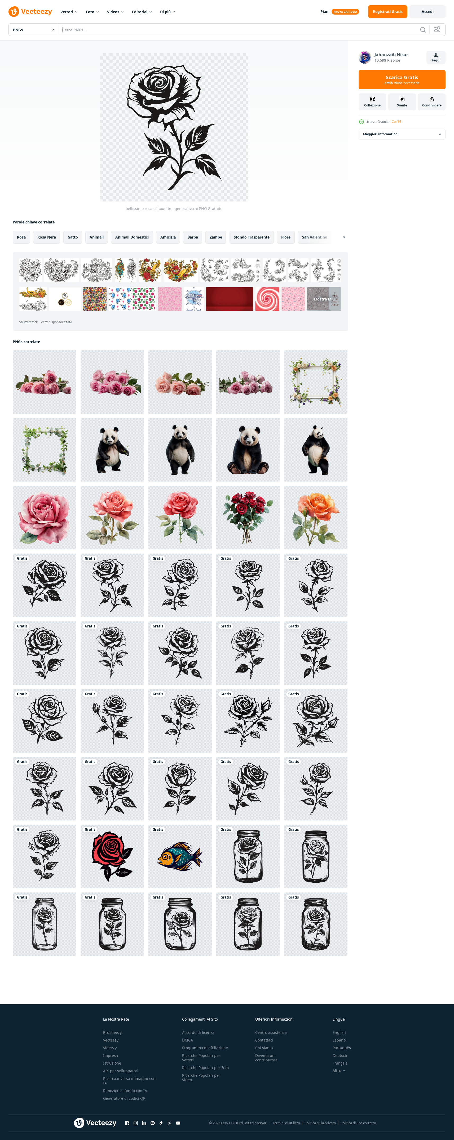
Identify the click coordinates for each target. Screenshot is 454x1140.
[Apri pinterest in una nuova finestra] (153, 1123)
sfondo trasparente (252, 237)
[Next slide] (339, 237)
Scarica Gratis (402, 79)
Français (340, 1063)
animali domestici (132, 237)
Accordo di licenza (198, 1032)
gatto (73, 237)
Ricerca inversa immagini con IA (129, 1080)
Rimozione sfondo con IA (125, 1090)
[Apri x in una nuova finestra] (170, 1123)
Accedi (428, 11)
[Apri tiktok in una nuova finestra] (161, 1123)
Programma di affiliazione (205, 1047)
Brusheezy (112, 1032)
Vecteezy (110, 1040)
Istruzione (112, 1063)
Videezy (110, 1047)
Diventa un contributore (266, 1057)
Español (340, 1040)
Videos (113, 11)
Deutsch (340, 1055)
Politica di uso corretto (358, 1122)
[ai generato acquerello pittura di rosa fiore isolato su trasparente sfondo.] (44, 517)
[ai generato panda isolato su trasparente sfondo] (112, 450)
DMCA (187, 1040)
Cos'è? (396, 121)
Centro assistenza (271, 1032)
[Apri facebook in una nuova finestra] (127, 1123)
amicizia (168, 237)
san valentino (314, 237)
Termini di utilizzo (286, 1122)
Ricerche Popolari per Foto (205, 1067)
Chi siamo (264, 1047)
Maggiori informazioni (381, 134)
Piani (324, 11)
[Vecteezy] (30, 11)
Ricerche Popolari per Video (201, 1077)
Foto (90, 11)
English (339, 1032)
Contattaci (264, 1040)
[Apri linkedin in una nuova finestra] (144, 1123)
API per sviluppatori (120, 1070)
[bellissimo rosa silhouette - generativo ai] (44, 585)
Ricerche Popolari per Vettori (201, 1057)
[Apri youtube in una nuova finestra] (178, 1123)
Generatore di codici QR (124, 1098)
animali (97, 237)
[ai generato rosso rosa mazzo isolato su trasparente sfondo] (248, 517)
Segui (435, 60)
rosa (21, 237)
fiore (285, 237)
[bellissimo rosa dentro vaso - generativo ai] (248, 856)
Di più (165, 11)
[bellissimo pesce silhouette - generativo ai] (180, 856)
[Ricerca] (423, 29)
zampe (216, 237)
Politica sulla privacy (320, 1122)
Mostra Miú (324, 299)
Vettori (66, 11)
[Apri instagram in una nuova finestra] (136, 1123)
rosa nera (46, 237)
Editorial (139, 11)
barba (192, 237)
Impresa (110, 1055)
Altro (337, 1071)
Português (342, 1047)
